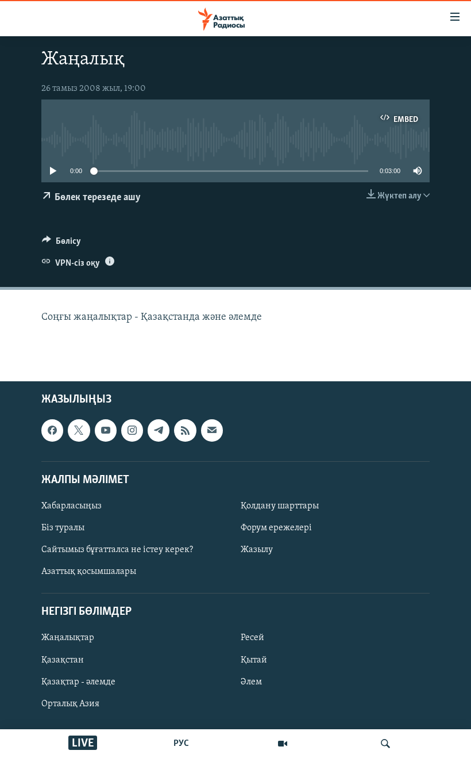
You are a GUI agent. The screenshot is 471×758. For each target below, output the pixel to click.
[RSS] (185, 431)
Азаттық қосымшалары (88, 572)
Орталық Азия (70, 704)
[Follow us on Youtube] (106, 431)
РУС (181, 743)
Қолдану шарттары (280, 506)
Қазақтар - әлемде (78, 682)
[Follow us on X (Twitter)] (79, 431)
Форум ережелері (276, 528)
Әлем (251, 682)
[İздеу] (385, 743)
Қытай (254, 660)
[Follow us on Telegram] (158, 431)
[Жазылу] (212, 431)
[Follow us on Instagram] (132, 431)
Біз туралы (62, 528)
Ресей (252, 638)
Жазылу (257, 550)
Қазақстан (62, 660)
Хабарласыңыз (71, 506)
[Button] (61, 244)
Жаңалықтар (67, 638)
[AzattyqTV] (282, 743)
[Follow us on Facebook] (52, 431)
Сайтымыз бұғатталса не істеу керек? (117, 550)
